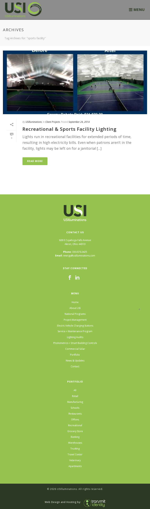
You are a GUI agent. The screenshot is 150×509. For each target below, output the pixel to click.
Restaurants (75, 413)
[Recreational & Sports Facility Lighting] (75, 82)
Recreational (75, 425)
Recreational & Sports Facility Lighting (69, 129)
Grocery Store (75, 431)
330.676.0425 (79, 252)
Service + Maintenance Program (75, 331)
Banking (75, 437)
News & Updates (75, 360)
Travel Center (75, 454)
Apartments (75, 466)
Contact (75, 366)
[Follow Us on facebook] (69, 277)
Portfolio (75, 354)
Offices (75, 419)
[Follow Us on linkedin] (77, 277)
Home (75, 302)
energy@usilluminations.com (79, 255)
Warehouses (75, 442)
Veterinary (75, 460)
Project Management (75, 319)
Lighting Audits (75, 337)
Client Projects (52, 122)
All (75, 390)
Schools (75, 407)
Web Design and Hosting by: (63, 502)
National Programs (75, 314)
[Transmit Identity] (93, 502)
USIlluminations (34, 122)
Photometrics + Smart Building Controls (75, 343)
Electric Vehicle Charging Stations (75, 325)
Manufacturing (75, 402)
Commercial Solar (75, 349)
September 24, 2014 (79, 122)
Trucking (75, 448)
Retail (75, 396)
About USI (75, 308)
